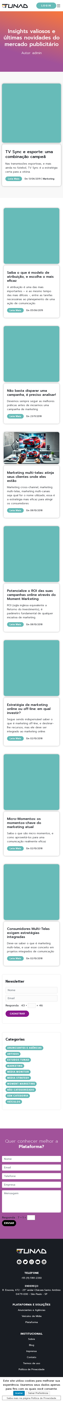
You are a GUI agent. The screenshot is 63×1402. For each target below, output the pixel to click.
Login (46, 5)
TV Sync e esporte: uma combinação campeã (29, 154)
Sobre (31, 1339)
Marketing (48, 178)
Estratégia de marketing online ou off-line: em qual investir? (29, 708)
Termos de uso (31, 1363)
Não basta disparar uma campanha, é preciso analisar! (31, 392)
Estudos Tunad (18, 1059)
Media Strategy (18, 1077)
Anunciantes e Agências (24, 1047)
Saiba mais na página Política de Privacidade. (31, 1398)
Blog (31, 1345)
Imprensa (31, 1351)
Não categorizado (20, 1089)
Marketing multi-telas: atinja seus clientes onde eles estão (30, 476)
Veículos (13, 1101)
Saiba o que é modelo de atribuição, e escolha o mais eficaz (30, 276)
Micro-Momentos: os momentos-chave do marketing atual (24, 822)
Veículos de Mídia (31, 1316)
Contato (31, 1357)
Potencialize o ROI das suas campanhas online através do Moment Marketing (31, 594)
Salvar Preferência (38, 1393)
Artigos (13, 1054)
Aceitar (19, 1393)
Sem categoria (17, 1095)
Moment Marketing (21, 1083)
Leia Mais (13, 179)
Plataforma (31, 1322)
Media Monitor (18, 1071)
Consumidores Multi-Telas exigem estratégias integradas (28, 932)
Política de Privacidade (32, 1369)
